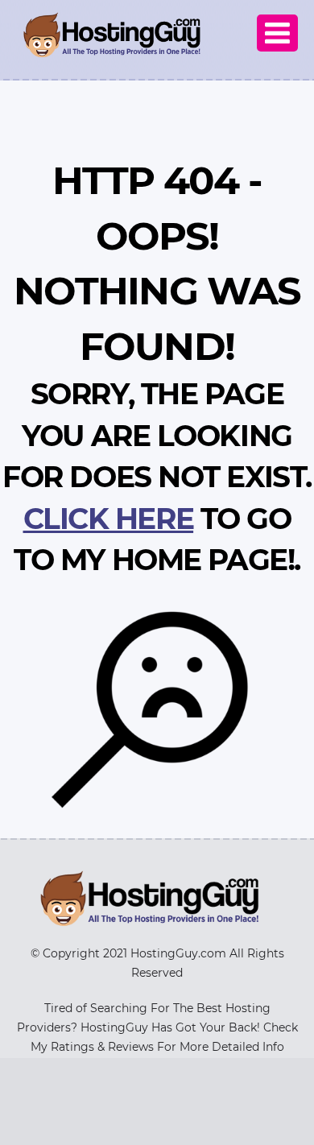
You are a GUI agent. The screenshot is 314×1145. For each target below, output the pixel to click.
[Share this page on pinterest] (299, 555)
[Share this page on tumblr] (299, 527)
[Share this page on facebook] (299, 500)
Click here (108, 518)
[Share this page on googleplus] (299, 582)
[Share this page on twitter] (299, 473)
